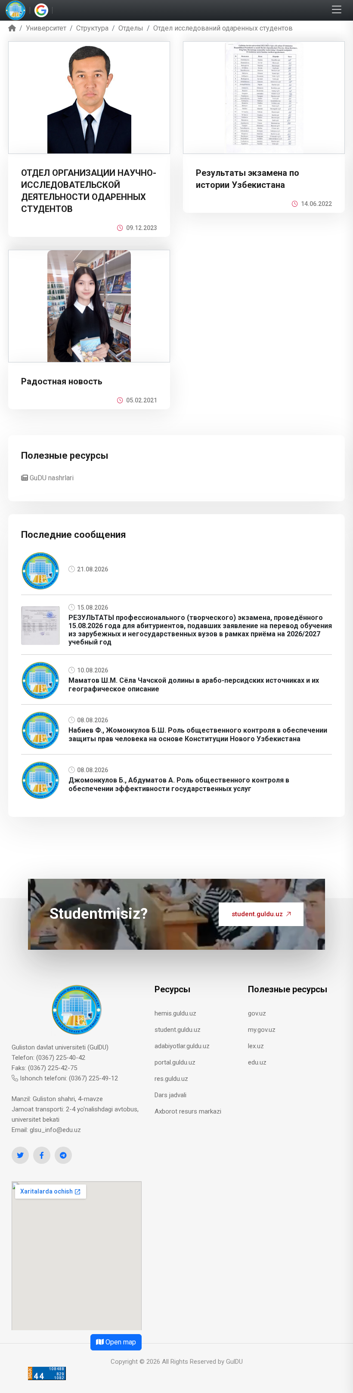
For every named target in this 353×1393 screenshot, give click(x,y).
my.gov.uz (262, 1030)
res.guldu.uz (171, 1079)
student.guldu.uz (257, 914)
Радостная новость (61, 381)
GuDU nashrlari (51, 478)
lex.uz (256, 1046)
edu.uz (257, 1062)
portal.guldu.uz (175, 1062)
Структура (92, 28)
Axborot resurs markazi (188, 1111)
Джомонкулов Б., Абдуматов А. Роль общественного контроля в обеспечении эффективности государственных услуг (178, 784)
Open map (120, 1342)
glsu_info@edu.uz (55, 1130)
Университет (46, 28)
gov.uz (257, 1013)
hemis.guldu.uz (175, 1013)
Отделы (130, 28)
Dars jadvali (170, 1095)
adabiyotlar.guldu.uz (182, 1046)
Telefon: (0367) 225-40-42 (48, 1058)
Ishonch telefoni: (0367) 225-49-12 (68, 1078)
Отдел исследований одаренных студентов (223, 28)
